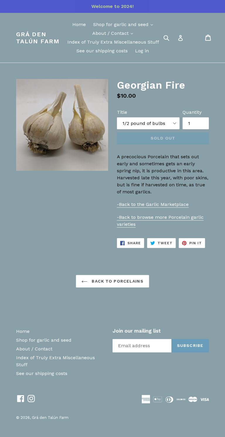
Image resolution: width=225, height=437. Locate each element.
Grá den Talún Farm (37, 38)
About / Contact (111, 33)
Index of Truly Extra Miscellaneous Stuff (113, 42)
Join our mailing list (136, 331)
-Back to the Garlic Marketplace (153, 204)
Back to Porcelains (116, 281)
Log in (142, 51)
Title (122, 112)
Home (79, 24)
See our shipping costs (102, 51)
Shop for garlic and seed (121, 24)
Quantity (192, 112)
